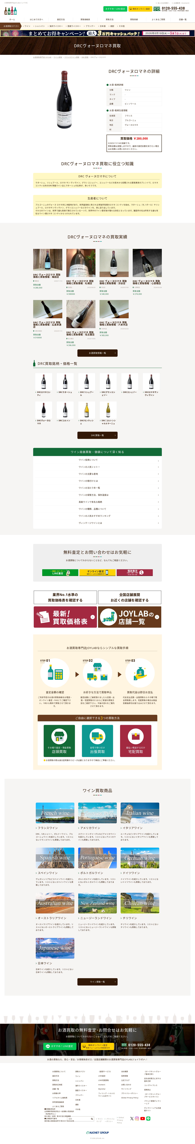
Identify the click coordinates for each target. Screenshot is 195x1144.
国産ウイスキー (74, 26)
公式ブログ (125, 1080)
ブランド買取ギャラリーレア (152, 1102)
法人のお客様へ (163, 3)
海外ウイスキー (56, 26)
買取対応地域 (57, 1085)
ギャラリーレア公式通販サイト (152, 1109)
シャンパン (40, 26)
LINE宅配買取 (103, 1080)
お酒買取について (59, 1071)
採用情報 (124, 1076)
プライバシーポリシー (129, 1093)
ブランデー (90, 26)
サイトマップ (126, 1089)
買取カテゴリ (80, 1071)
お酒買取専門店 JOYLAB (42, 57)
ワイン (27, 26)
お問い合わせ (126, 1085)
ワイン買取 (58, 57)
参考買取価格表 (58, 1102)
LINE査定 (101, 1076)
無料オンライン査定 (141, 9)
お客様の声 (56, 1093)
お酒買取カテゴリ (11, 26)
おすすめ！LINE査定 (115, 8)
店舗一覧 (183, 19)
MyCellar (102, 1089)
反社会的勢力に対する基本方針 (152, 1079)
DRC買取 (85, 57)
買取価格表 (85, 19)
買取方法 (109, 19)
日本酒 (103, 26)
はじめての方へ (36, 19)
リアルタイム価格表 (59, 1098)
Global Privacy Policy (129, 1098)
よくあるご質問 (158, 19)
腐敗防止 (147, 1090)
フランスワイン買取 (71, 57)
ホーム (12, 19)
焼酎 (112, 26)
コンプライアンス (150, 1085)
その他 (122, 26)
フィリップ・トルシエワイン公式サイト (106, 1094)
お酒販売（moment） (182, 3)
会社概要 (124, 1071)
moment (101, 1085)
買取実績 (134, 19)
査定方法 (61, 19)
